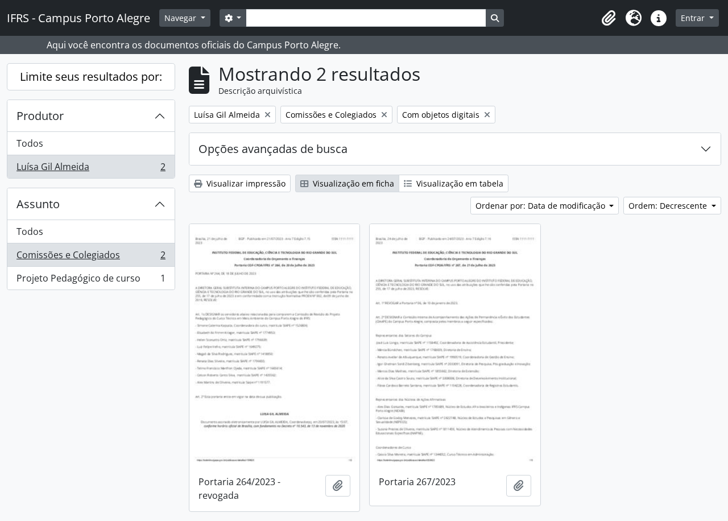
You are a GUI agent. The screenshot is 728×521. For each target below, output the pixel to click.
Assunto (38, 204)
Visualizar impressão (245, 183)
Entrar (694, 18)
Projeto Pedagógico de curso (91, 281)
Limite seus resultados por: (91, 76)
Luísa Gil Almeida (91, 169)
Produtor (40, 115)
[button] (608, 18)
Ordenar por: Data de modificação (541, 205)
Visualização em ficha (352, 183)
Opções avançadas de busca (273, 148)
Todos (29, 143)
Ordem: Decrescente (668, 205)
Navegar (181, 18)
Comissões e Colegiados (91, 258)
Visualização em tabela (458, 183)
